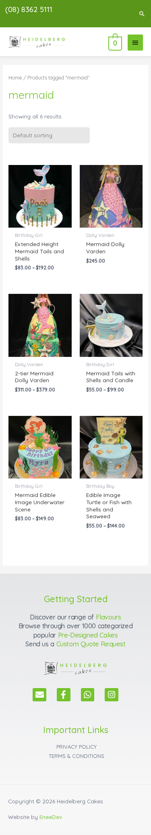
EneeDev (50, 816)
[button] (142, 13)
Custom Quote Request (91, 644)
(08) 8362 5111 (28, 9)
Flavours (108, 617)
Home (15, 77)
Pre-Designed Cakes (88, 635)
